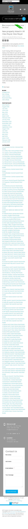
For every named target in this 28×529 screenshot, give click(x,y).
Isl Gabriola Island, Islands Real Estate (12, 213)
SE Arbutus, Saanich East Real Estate (12, 280)
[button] (7, 433)
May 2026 (5, 112)
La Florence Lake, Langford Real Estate (13, 221)
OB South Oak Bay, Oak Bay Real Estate (13, 276)
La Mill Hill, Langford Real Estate (10, 232)
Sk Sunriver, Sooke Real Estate (10, 345)
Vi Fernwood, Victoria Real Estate (11, 387)
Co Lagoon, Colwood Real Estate (11, 153)
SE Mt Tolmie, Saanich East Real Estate (13, 311)
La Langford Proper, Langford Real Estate (13, 228)
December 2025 (6, 121)
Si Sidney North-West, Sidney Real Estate (13, 326)
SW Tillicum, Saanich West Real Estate (12, 376)
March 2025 (5, 138)
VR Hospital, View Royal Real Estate (12, 402)
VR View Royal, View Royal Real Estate (16, 38)
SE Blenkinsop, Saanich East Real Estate (13, 282)
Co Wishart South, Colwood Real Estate (13, 164)
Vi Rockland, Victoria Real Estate (11, 398)
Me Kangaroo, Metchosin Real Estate (12, 241)
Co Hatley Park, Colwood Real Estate (12, 151)
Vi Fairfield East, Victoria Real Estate (12, 383)
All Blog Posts (6, 92)
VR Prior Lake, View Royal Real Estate (12, 404)
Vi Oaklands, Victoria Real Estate (11, 396)
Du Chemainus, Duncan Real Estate (12, 186)
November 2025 (6, 123)
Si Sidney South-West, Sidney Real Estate (13, 330)
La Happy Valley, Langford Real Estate (12, 225)
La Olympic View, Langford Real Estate (13, 234)
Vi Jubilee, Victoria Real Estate (10, 393)
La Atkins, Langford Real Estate (10, 215)
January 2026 (6, 120)
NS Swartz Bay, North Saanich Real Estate (13, 269)
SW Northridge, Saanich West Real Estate (13, 363)
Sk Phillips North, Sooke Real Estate (11, 339)
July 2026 (4, 108)
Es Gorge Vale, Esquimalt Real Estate (12, 195)
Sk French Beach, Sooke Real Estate (12, 335)
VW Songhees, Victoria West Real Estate (13, 409)
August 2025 (5, 129)
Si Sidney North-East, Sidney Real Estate (13, 324)
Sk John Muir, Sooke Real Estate (11, 337)
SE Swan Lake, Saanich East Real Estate (13, 319)
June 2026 (5, 110)
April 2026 (5, 114)
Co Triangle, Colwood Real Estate (11, 160)
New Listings (5, 94)
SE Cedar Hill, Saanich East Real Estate (13, 291)
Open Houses (6, 96)
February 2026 (6, 118)
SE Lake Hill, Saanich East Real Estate (12, 302)
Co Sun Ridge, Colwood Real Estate (12, 158)
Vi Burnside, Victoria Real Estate (11, 378)
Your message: (9, 475)
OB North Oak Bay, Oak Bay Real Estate (13, 274)
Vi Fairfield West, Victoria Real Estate (12, 385)
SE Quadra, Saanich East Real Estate (12, 313)
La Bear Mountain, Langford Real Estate (13, 217)
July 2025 (4, 131)
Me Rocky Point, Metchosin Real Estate (13, 243)
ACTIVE (19, 15)
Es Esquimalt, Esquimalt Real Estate (12, 193)
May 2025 (5, 134)
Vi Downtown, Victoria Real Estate (11, 381)
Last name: (8, 461)
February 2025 (6, 140)
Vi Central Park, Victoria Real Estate (12, 380)
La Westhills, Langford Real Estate (11, 239)
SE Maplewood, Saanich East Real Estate (13, 308)
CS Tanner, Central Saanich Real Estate (13, 180)
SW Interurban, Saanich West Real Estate (13, 358)
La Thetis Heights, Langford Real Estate (13, 236)
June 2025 (5, 132)
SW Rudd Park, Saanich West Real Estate (13, 370)
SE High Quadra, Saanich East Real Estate (14, 300)
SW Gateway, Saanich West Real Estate (13, 352)
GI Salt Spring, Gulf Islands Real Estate (12, 204)
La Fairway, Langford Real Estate (11, 219)
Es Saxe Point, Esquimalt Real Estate (12, 202)
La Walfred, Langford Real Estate (11, 237)
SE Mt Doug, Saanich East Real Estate (12, 309)
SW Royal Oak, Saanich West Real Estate (13, 369)
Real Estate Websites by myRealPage (14, 500)
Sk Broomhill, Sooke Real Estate (11, 332)
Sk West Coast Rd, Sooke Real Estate (12, 346)
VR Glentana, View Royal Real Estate (12, 400)
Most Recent (5, 105)
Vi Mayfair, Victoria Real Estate (10, 394)
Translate (14, 3)
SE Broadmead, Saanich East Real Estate (13, 284)
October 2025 (6, 125)
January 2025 (6, 142)
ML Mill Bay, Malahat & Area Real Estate (13, 249)
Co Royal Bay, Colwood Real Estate (12, 156)
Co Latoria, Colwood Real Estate (11, 154)
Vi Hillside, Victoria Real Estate (10, 389)
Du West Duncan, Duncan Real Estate (12, 191)
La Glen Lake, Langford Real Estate (12, 223)
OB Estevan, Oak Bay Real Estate (11, 271)
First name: (8, 455)
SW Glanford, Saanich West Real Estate (13, 354)
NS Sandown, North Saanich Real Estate (13, 267)
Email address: (9, 468)
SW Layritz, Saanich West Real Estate (12, 359)
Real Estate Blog (6, 98)
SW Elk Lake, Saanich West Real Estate (13, 350)
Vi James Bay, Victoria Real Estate (11, 391)
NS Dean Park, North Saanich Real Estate (13, 256)
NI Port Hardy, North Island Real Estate (12, 250)
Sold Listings (5, 100)
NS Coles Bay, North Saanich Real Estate (13, 254)
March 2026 (5, 116)
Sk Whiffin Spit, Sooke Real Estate (11, 348)
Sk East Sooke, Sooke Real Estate (11, 334)
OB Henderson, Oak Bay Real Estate (12, 273)
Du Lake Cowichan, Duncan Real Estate (13, 189)
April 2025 (5, 136)
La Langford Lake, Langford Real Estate (13, 226)
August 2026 (5, 107)
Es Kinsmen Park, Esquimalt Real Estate (13, 197)
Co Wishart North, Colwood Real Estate (13, 162)
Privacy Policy (16, 499)
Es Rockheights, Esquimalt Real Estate (12, 200)
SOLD (25, 15)
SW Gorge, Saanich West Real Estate (12, 356)
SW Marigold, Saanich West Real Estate (13, 361)
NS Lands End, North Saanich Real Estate (13, 261)
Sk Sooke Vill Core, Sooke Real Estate (12, 343)
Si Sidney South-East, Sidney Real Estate (13, 328)
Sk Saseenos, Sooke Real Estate (11, 341)
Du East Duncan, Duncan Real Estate (12, 188)
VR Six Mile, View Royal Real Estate (11, 406)
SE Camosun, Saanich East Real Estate (13, 289)
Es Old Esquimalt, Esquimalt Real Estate (13, 199)
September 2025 (7, 127)
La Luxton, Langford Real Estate (11, 230)
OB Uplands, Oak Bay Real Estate (11, 278)
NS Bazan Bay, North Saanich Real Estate (13, 252)
